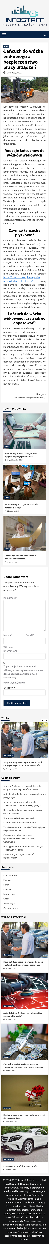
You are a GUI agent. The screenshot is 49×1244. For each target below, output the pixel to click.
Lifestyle (7, 889)
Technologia (9, 903)
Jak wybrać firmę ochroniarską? (30, 396)
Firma (6, 46)
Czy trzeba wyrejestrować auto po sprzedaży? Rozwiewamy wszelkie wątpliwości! (19, 838)
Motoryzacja (8, 755)
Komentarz (10, 597)
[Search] (44, 35)
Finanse (7, 880)
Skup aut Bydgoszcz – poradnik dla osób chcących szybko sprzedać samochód (22, 788)
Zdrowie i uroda (10, 908)
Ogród (6, 898)
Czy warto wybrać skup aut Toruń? (19, 818)
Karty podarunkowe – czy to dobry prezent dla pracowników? (23, 811)
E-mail (30, 635)
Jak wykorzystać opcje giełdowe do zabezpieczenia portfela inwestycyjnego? (22, 804)
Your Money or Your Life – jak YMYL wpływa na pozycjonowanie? (24, 829)
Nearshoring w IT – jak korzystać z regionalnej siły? (19, 856)
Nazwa (7, 635)
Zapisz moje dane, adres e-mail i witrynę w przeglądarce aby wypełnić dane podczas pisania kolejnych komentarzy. (23, 672)
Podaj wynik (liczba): (14, 682)
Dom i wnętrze (10, 875)
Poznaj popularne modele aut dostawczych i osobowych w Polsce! (23, 848)
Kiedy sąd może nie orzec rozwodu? (19, 822)
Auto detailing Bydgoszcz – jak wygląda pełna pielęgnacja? (24, 796)
